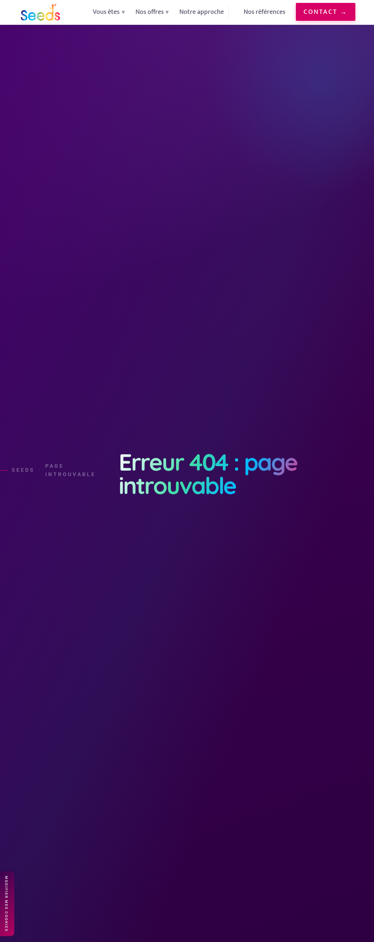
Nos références (264, 12)
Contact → (326, 12)
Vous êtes (106, 12)
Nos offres (150, 12)
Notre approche (201, 12)
